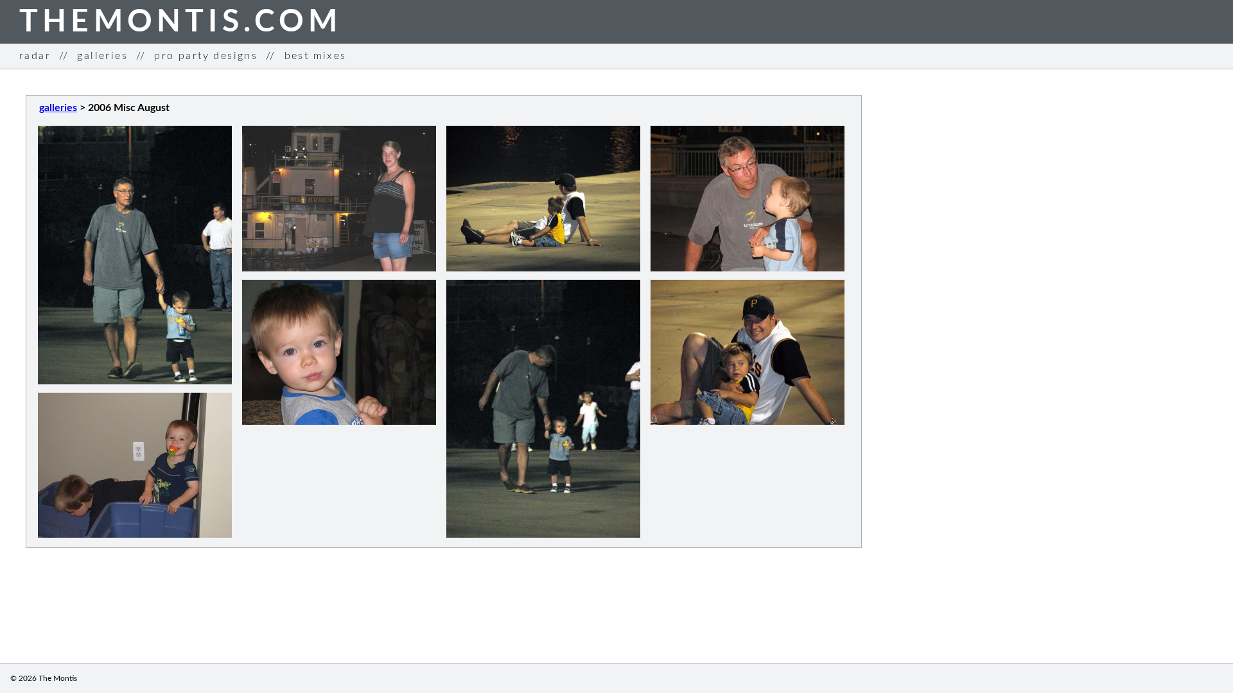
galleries (102, 56)
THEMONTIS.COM (180, 21)
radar (35, 56)
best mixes (315, 56)
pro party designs (206, 56)
